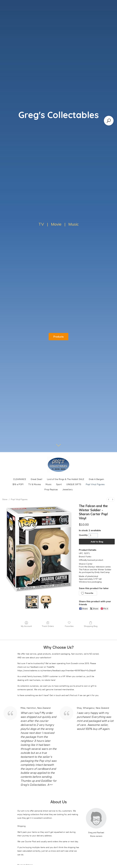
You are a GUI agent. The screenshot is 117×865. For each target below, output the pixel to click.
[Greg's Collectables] (58, 465)
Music (49, 484)
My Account (26, 626)
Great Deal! (36, 479)
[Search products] (108, 120)
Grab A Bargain (96, 479)
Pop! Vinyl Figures (95, 484)
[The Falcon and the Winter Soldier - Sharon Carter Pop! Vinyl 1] (46, 602)
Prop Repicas (51, 489)
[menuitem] (109, 499)
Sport (59, 484)
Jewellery (67, 489)
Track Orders (48, 626)
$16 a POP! (18, 484)
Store (4, 499)
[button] (88, 593)
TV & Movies (34, 484)
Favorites (69, 626)
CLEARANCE (19, 479)
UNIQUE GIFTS (73, 484)
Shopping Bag (90, 626)
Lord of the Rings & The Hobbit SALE (65, 479)
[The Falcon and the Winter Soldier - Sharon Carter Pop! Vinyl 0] (32, 602)
